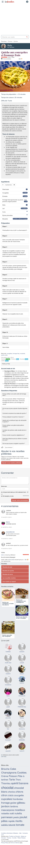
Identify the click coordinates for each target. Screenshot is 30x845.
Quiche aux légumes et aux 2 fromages (8, 622)
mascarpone (7, 796)
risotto (18, 807)
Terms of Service (15, 829)
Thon (18, 766)
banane (23, 770)
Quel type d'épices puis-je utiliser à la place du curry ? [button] (14, 439)
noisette (5, 800)
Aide (20, 820)
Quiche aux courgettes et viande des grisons (8, 604)
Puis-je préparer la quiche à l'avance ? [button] (13, 417)
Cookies (21, 759)
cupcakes (6, 785)
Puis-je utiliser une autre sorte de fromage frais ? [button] (14, 394)
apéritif (15, 770)
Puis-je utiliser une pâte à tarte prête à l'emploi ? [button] (13, 426)
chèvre (19, 778)
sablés (4, 811)
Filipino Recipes (22, 824)
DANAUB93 (22, 726)
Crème (4, 762)
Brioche (5, 755)
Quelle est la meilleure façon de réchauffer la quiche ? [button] (14, 421)
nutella (18, 800)
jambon (5, 793)
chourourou (22, 715)
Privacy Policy (4, 829)
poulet (23, 804)
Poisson (13, 762)
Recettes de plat (7, 567)
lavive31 (22, 660)
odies (9, 1)
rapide (11, 807)
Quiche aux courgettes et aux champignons (21, 604)
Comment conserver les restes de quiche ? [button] (14, 413)
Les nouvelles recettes (9, 578)
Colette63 (8, 638)
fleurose (22, 704)
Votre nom (4, 486)
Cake (13, 755)
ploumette (8, 704)
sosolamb (21, 638)
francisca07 (8, 726)
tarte (6, 355)
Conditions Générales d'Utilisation (9, 820)
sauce (11, 811)
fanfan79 (22, 737)
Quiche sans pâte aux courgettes (21, 622)
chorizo (11, 778)
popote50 (8, 737)
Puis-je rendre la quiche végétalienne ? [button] (13, 435)
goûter (13, 789)
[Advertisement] (15, 19)
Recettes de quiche (8, 571)
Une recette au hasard (9, 581)
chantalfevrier (10, 532)
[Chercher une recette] (27, 37)
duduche (22, 669)
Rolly (9, 45)
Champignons (8, 759)
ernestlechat (8, 671)
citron (4, 782)
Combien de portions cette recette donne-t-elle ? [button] (14, 430)
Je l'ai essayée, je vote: (7, 496)
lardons (14, 793)
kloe (8, 715)
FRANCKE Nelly (22, 693)
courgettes (9, 353)
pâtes (4, 807)
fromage (5, 789)
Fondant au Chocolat (14, 823)
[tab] (15, 394)
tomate (20, 811)
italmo (8, 522)
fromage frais (16, 353)
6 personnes (8, 185)
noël (12, 800)
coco (10, 782)
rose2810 (8, 660)
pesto (16, 803)
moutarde (22, 353)
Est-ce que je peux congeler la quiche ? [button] (13, 443)
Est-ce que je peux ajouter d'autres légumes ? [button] (14, 409)
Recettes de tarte (7, 574)
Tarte (12, 766)
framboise (18, 785)
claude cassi (8, 649)
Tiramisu (5, 770)
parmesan (7, 803)
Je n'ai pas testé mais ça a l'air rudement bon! (13, 492)
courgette (19, 781)
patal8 (8, 693)
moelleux (20, 796)
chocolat (7, 774)
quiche (3, 355)
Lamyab (22, 649)
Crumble (14, 824)
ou (2, 494)
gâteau (21, 789)
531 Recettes (10, 47)
